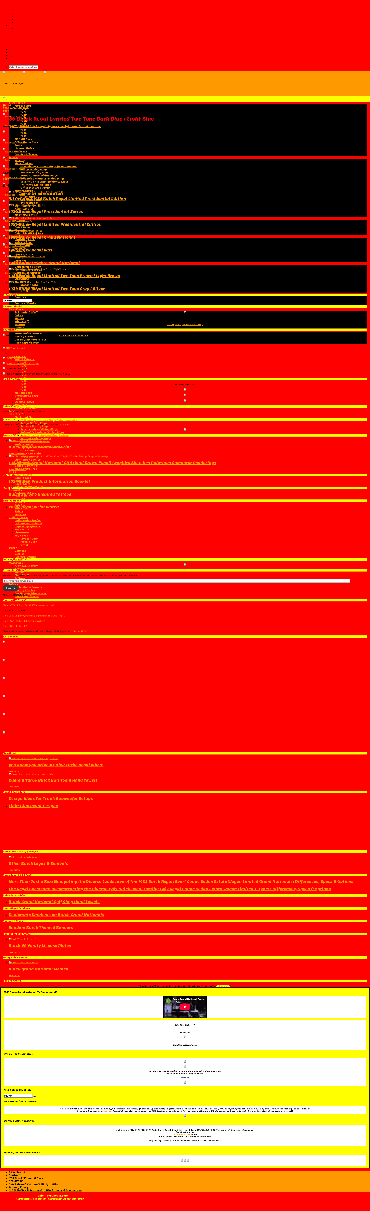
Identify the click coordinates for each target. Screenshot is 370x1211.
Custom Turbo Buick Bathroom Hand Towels (53, 780)
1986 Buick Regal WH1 (30, 250)
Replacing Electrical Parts (66, 1198)
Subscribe (10, 588)
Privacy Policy (19, 1187)
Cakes (19, 315)
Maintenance (24, 444)
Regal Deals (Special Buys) (32, 61)
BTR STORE (16, 1181)
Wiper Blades (29, 203)
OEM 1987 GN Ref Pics (29, 233)
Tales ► (14, 584)
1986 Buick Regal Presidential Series (46, 211)
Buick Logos (23, 478)
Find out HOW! (80, 631)
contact (107, 1111)
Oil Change (27, 450)
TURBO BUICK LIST (181, 1134)
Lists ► (13, 25)
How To (19, 160)
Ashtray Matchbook (28, 523)
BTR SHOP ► (17, 58)
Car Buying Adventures (31, 339)
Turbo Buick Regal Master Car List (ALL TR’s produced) (51, 28)
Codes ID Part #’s (26, 465)
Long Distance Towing (17, 358)
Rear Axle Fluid (30, 453)
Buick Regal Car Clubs (29, 34)
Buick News (22, 227)
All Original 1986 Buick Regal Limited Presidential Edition (67, 198)
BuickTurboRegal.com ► (25, 3)
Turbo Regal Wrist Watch (34, 507)
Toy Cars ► (22, 535)
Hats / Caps (22, 245)
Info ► (13, 471)
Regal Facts (22, 484)
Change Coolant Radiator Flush (41, 193)
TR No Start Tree (26, 215)
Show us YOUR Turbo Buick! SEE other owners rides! (28, 605)
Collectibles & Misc (28, 266)
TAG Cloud (21, 22)
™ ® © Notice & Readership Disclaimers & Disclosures (45, 1190)
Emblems (21, 151)
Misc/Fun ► (16, 309)
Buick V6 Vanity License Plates (40, 945)
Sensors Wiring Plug (34, 172)
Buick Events (23, 221)
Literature (22, 278)
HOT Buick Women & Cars (26, 1178)
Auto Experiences (27, 342)
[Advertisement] (185, 148)
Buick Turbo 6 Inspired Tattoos (40, 494)
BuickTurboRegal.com (53, 1195)
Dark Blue (57, 126)
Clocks (19, 553)
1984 (23, 380)
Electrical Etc (24, 163)
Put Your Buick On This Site (33, 19)
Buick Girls (14, 414)
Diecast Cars (29, 285)
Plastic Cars (28, 541)
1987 (23, 136)
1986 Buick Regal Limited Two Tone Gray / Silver (57, 288)
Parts (18, 145)
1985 (23, 130)
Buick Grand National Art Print (40, 447)
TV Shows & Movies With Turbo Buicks (40, 37)
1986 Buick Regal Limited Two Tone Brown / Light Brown (64, 276)
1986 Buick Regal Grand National (42, 237)
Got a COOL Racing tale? (15, 626)
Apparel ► (16, 490)
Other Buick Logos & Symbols (38, 863)
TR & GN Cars (23, 139)
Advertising (22, 9)
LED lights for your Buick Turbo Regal (185, 324)
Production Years (15, 108)
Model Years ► (25, 105)
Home (7, 105)
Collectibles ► (18, 517)
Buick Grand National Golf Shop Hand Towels (54, 902)
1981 (23, 371)
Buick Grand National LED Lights (23, 363)
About (18, 6)
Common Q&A (24, 209)
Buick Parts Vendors (23, 49)
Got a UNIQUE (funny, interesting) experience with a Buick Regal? (34, 615)
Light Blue (70, 126)
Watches (20, 514)
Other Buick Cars (26, 142)
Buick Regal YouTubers (30, 40)
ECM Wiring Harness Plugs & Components (48, 166)
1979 (23, 111)
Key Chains (22, 529)
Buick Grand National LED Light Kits (33, 1184)
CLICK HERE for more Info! (73, 335)
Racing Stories (25, 336)
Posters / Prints (25, 303)
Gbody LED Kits (19, 55)
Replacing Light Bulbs (31, 1198)
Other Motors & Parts (35, 187)
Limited (82, 126)
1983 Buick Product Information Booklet (49, 481)
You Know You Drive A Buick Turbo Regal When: (56, 765)
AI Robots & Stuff (26, 312)
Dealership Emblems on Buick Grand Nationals (56, 914)
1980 (23, 114)
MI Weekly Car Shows (29, 46)
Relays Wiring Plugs (33, 169)
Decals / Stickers (26, 154)
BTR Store (65, 424)
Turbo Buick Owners (28, 333)
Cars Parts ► (17, 102)
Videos (19, 327)
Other (24, 291)
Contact (20, 12)
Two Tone (94, 126)
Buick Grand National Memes (38, 969)
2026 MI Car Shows (27, 43)
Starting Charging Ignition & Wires (44, 181)
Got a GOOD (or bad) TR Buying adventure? (24, 621)
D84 (48, 126)
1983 (23, 124)
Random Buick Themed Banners (41, 927)
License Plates (24, 148)
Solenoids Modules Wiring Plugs (42, 178)
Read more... (17, 453)
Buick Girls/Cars (20, 52)
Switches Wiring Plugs (35, 184)
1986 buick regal (34, 126)
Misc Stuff (22, 321)
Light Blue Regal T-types (33, 806)
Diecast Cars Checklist (30, 31)
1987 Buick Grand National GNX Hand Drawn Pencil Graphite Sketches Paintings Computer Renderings (112, 463)
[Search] (34, 301)
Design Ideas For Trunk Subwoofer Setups (51, 798)
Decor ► (14, 547)
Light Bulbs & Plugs (28, 459)
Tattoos (20, 324)
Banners (20, 297)
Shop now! (223, 986)
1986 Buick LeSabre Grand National (44, 263)
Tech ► (13, 157)
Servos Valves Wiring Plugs (39, 175)
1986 (23, 133)
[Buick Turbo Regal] (43, 83)
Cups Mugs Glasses (28, 272)
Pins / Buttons (24, 254)
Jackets (20, 502)
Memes (19, 318)
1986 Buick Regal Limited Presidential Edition (55, 224)
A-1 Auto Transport (16, 348)
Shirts (19, 511)
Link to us (21, 16)
